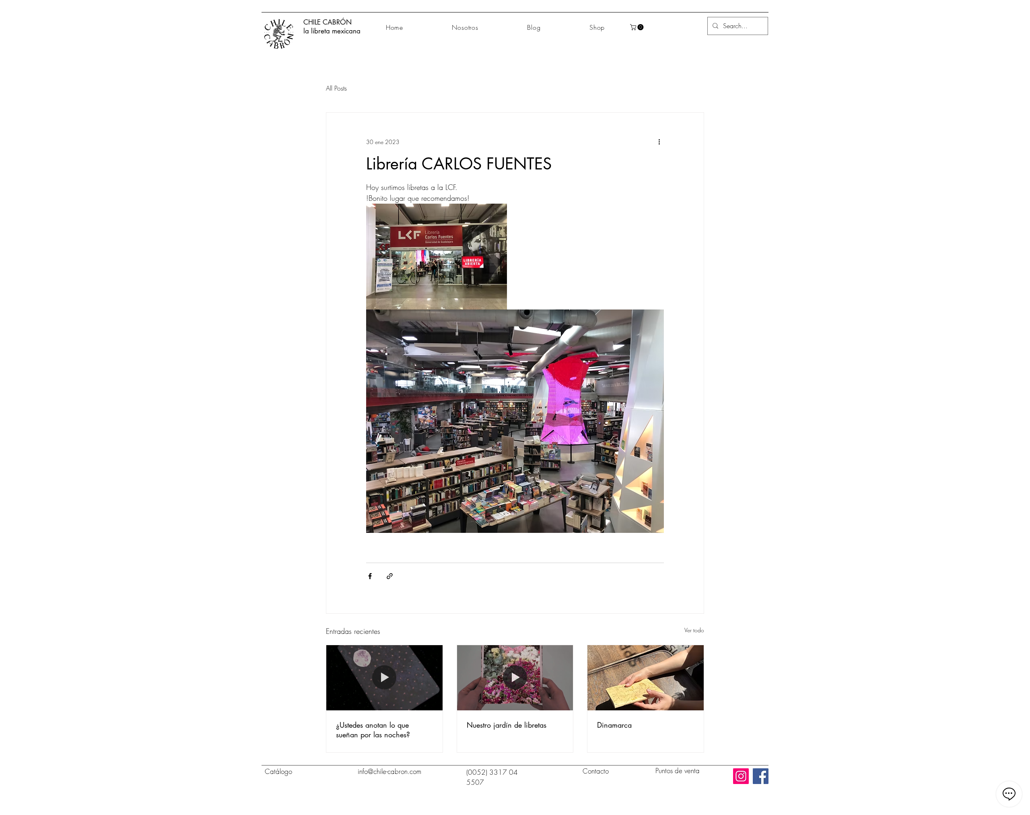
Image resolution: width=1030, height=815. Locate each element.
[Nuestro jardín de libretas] (515, 677)
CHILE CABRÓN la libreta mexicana (331, 26)
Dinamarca (614, 725)
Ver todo (694, 630)
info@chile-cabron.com (389, 771)
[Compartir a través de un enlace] (389, 576)
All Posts (336, 88)
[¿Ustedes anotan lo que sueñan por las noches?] (384, 677)
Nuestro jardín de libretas (506, 725)
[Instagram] (741, 776)
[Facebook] (760, 776)
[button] (637, 27)
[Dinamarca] (645, 677)
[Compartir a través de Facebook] (370, 576)
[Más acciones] (659, 141)
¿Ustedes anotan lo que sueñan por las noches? (373, 729)
